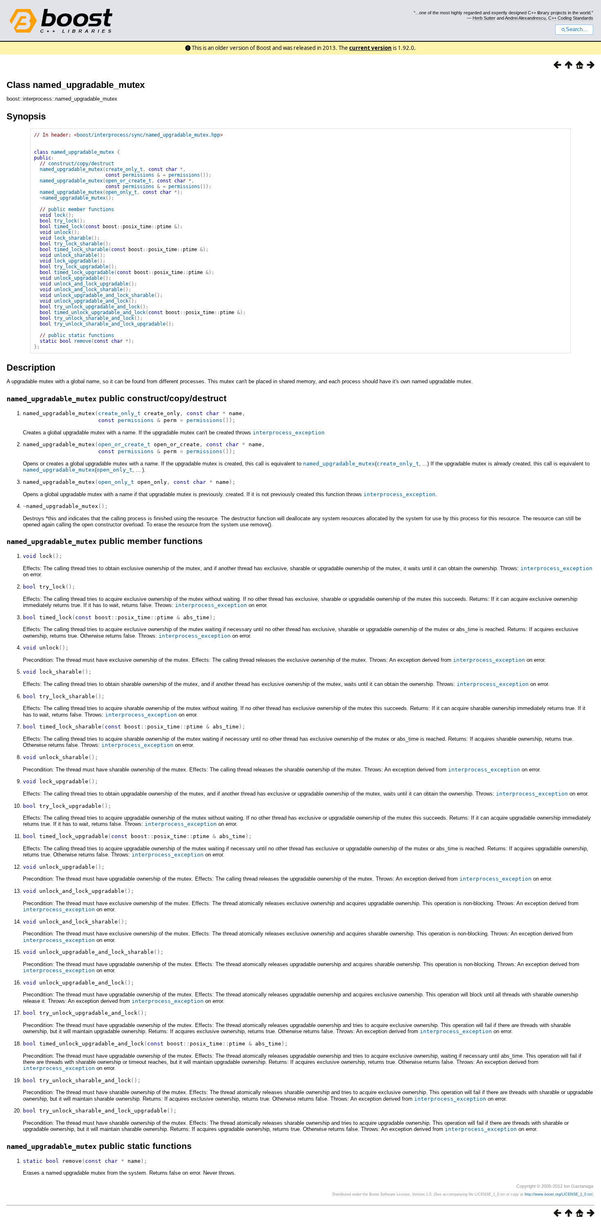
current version (370, 48)
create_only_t (124, 169)
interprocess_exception (289, 432)
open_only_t (121, 192)
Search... (577, 29)
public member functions (81, 209)
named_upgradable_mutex (82, 152)
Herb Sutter (484, 18)
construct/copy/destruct (81, 163)
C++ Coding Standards (570, 18)
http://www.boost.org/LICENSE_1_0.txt (558, 1194)
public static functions (81, 335)
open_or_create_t (128, 181)
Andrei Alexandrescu (525, 18)
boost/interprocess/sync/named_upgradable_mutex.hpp (148, 135)
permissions (138, 175)
